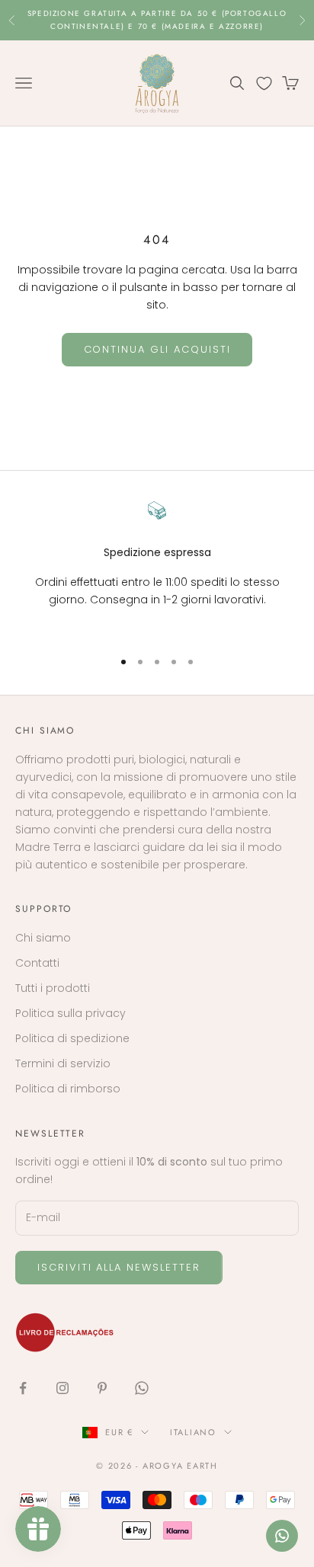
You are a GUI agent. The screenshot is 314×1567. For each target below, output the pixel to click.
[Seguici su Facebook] (22, 1388)
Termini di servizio (63, 1063)
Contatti (37, 963)
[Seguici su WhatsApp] (141, 1388)
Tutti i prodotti (52, 988)
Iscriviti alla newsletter (118, 1267)
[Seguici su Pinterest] (102, 1388)
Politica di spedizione (72, 1038)
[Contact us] (282, 1536)
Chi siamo (43, 937)
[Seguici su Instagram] (62, 1388)
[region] (157, 568)
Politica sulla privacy (70, 1013)
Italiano (193, 1432)
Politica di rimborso (67, 1088)
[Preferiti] (264, 83)
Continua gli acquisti (157, 349)
